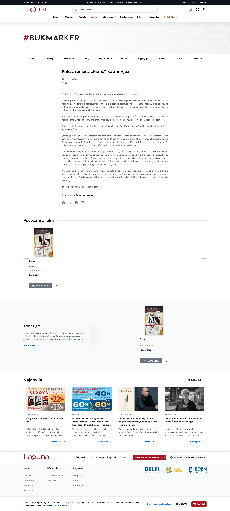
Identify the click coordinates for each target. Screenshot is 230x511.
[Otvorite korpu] (204, 10)
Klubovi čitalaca (189, 2)
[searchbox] (115, 10)
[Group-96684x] (198, 470)
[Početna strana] (35, 10)
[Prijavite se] (190, 10)
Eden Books (28, 2)
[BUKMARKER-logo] (51, 38)
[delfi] (152, 470)
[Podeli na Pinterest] (76, 202)
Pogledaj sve (194, 380)
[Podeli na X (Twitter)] (69, 202)
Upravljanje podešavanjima (159, 504)
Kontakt (203, 2)
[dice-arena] (174, 470)
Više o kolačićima (61, 505)
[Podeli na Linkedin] (82, 202)
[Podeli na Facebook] (63, 202)
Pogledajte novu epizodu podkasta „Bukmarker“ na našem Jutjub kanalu (115, 2)
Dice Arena (42, 2)
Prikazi (64, 83)
